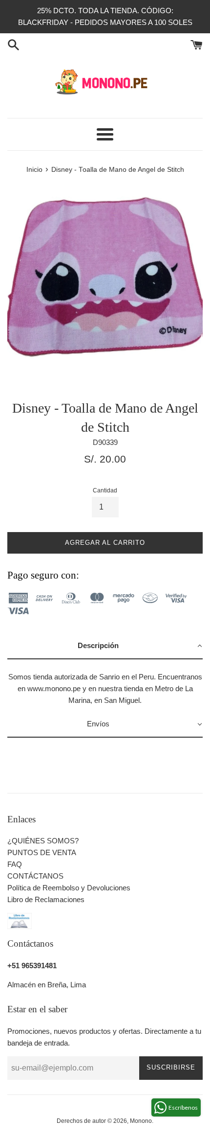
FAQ (14, 864)
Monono (141, 1121)
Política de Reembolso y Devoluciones (68, 888)
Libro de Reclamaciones (45, 899)
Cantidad (105, 490)
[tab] (105, 646)
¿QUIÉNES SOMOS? (43, 841)
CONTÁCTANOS (35, 876)
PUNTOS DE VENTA (41, 852)
